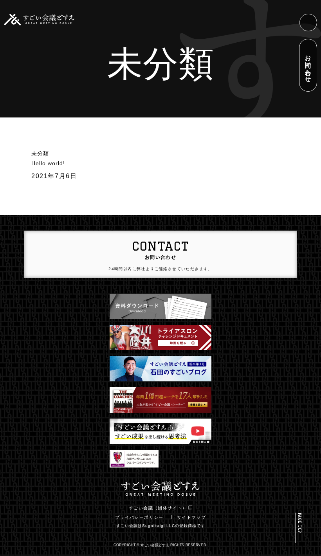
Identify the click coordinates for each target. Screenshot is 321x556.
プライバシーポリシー (139, 517)
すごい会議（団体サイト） (158, 507)
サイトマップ (191, 517)
